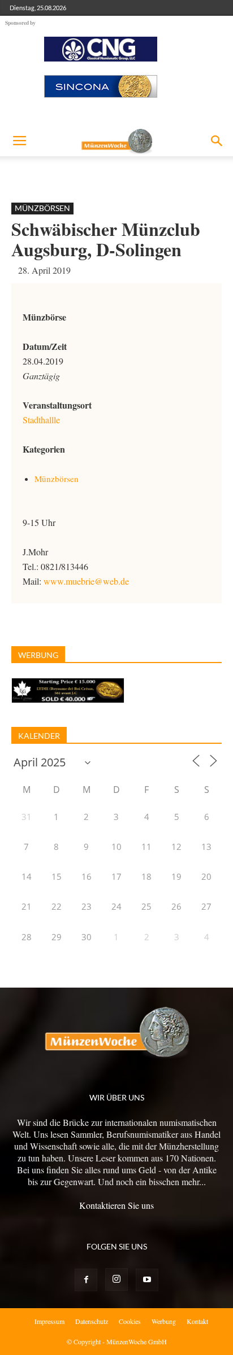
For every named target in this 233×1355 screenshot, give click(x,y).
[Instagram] (116, 1279)
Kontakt (197, 1321)
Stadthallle (41, 420)
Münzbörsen (42, 208)
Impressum (49, 1321)
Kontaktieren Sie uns (116, 1205)
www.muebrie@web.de (86, 581)
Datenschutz (91, 1321)
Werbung (164, 1321)
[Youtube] (147, 1280)
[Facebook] (86, 1280)
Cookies (130, 1321)
